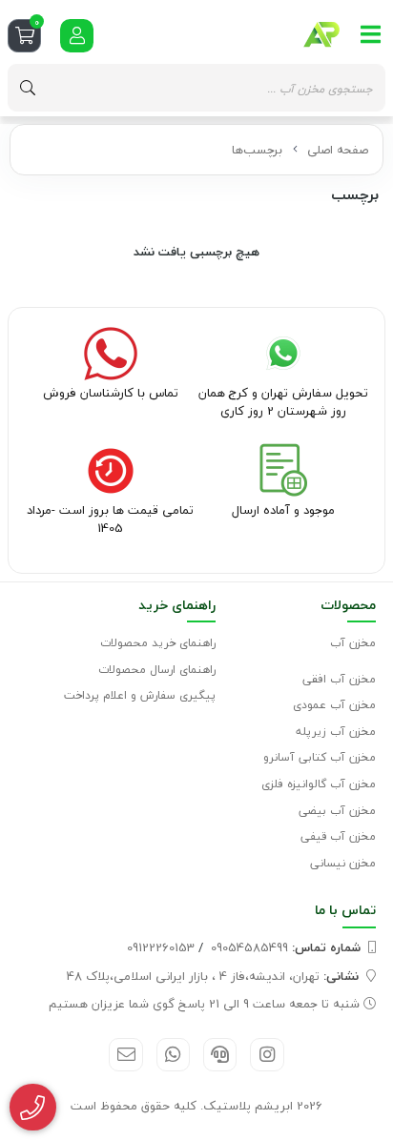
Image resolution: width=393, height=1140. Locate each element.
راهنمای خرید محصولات (158, 643)
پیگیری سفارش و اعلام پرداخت (140, 695)
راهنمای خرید (177, 605)
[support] (220, 1054)
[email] (125, 1054)
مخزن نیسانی (343, 863)
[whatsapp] (173, 1054)
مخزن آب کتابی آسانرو (319, 757)
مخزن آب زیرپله (336, 732)
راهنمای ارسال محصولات (157, 670)
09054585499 (286, 947)
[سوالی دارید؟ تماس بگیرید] (33, 1107)
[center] (28, 88)
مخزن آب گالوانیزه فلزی (318, 784)
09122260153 (161, 947)
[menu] (371, 34)
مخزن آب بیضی (337, 811)
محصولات (348, 605)
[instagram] (266, 1054)
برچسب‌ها (257, 149)
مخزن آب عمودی (334, 705)
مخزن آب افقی (339, 679)
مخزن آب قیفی (338, 836)
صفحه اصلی (337, 149)
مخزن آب (353, 643)
